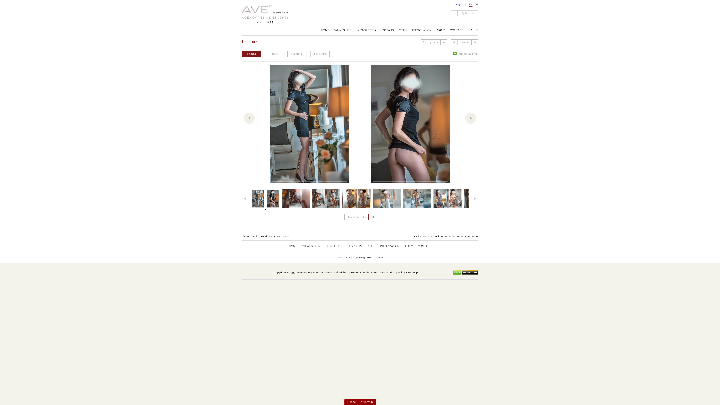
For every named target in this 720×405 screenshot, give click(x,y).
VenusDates (343, 257)
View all (465, 42)
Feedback (297, 53)
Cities (403, 30)
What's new (343, 30)
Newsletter (366, 30)
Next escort (471, 236)
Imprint (366, 272)
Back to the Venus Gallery (428, 236)
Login (458, 4)
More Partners (375, 257)
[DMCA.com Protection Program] (465, 272)
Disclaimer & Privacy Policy (389, 272)
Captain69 (359, 257)
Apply (440, 30)
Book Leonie (319, 53)
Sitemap (413, 272)
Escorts (387, 30)
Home (325, 30)
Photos (251, 53)
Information (422, 30)
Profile (274, 53)
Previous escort (454, 236)
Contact (456, 30)
